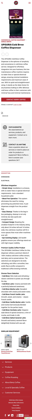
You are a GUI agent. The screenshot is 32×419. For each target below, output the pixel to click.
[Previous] (1, 346)
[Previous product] (7, 54)
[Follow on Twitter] (9, 415)
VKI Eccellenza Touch (24, 351)
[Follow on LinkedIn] (12, 415)
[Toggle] (3, 362)
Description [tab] (5, 173)
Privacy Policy (16, 405)
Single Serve (6, 41)
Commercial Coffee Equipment (13, 40)
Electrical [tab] (5, 180)
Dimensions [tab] (5, 177)
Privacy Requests (16, 410)
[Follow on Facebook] (5, 415)
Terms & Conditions (16, 408)
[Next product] (3, 54)
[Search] (2, 3)
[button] (29, 3)
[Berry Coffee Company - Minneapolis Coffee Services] (16, 3)
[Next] (31, 346)
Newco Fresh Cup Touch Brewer (6, 352)
